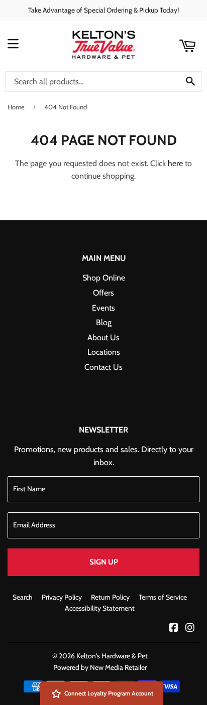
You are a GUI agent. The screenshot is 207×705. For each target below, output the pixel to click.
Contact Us (103, 367)
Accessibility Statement (100, 608)
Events (103, 308)
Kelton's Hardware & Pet (112, 656)
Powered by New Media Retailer (100, 667)
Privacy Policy (62, 597)
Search (23, 597)
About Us (103, 337)
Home (16, 107)
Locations (103, 352)
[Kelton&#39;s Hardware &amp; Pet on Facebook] (173, 628)
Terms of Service (163, 597)
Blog (104, 322)
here (175, 163)
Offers (103, 293)
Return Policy (110, 597)
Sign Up (103, 562)
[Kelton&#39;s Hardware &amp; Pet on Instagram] (189, 628)
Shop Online (103, 278)
